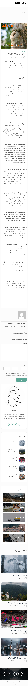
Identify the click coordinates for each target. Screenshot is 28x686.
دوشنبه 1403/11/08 (9, 326)
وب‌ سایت (7, 366)
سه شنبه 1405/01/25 (12, 468)
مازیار (21, 57)
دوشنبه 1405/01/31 (12, 460)
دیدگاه (24, 343)
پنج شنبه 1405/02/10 (12, 451)
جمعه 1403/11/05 (13, 62)
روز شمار (23, 51)
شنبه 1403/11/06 (18, 326)
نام (25, 366)
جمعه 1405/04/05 (12, 443)
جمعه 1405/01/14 (13, 477)
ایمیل (16, 366)
